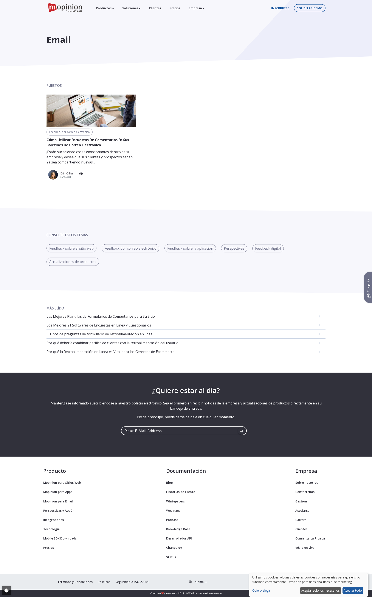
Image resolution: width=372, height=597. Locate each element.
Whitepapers (175, 501)
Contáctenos (305, 492)
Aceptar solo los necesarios (320, 590)
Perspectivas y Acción (58, 510)
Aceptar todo (353, 590)
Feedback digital (268, 248)
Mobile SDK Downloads (60, 538)
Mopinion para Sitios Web (62, 482)
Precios (175, 8)
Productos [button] (104, 8)
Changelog (174, 548)
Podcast (172, 520)
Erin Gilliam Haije (72, 173)
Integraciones (53, 520)
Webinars (173, 510)
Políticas (104, 582)
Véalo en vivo (305, 548)
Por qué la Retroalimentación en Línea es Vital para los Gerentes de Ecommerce (110, 351)
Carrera (300, 520)
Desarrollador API (179, 538)
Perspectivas (234, 248)
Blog (169, 482)
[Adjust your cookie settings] (6, 590)
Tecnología (51, 529)
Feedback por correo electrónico (69, 132)
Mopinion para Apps (57, 492)
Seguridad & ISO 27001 (132, 582)
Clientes (155, 8)
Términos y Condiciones (75, 582)
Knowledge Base (178, 529)
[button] (198, 582)
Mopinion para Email (58, 501)
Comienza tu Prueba (310, 538)
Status (171, 557)
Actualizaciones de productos (72, 261)
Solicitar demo (309, 8)
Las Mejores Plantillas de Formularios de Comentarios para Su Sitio (100, 316)
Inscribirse (280, 8)
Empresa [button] (196, 8)
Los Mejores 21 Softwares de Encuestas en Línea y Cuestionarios (98, 325)
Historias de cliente (180, 492)
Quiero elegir (261, 590)
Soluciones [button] (130, 8)
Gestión (301, 501)
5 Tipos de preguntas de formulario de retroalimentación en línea (99, 334)
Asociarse (302, 510)
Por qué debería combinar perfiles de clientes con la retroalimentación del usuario (112, 342)
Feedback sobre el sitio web (71, 248)
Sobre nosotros (306, 482)
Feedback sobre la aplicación (190, 248)
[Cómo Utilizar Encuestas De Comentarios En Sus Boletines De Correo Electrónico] (91, 111)
